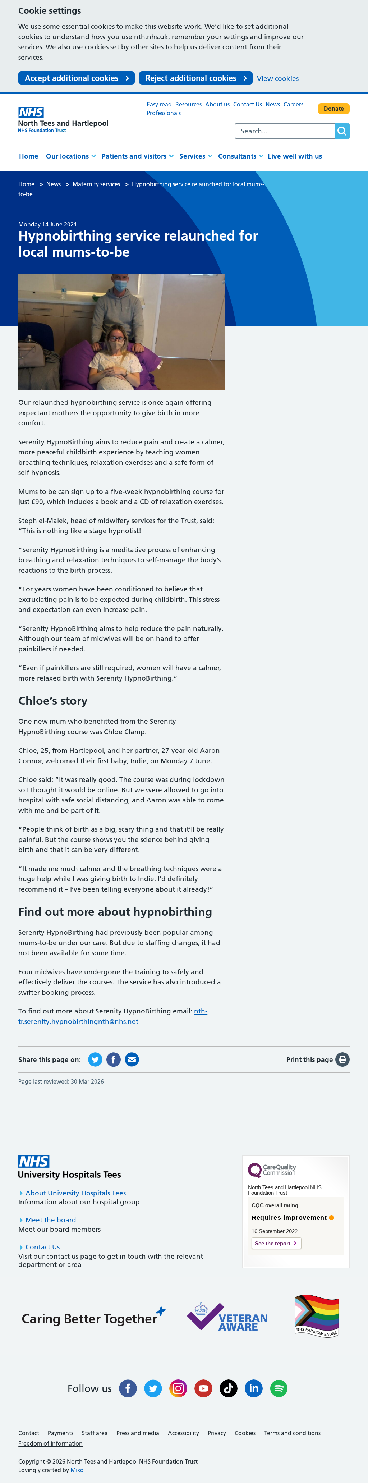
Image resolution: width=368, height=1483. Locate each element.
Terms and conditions (292, 1433)
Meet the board (51, 1220)
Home (28, 156)
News (273, 104)
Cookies (245, 1433)
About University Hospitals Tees (76, 1193)
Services (192, 156)
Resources (188, 104)
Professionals (164, 112)
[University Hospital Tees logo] (69, 1167)
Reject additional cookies (191, 78)
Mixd (77, 1470)
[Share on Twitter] (95, 1059)
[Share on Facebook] (113, 1059)
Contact (28, 1433)
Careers (293, 104)
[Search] (342, 131)
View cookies (278, 78)
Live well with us (295, 156)
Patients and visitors (134, 156)
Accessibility (183, 1433)
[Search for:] (285, 131)
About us (217, 104)
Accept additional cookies (72, 78)
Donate (334, 108)
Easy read (159, 104)
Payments (60, 1433)
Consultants (237, 156)
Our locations (67, 156)
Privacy (217, 1433)
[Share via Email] (132, 1059)
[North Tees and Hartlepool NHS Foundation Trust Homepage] (63, 119)
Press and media (137, 1433)
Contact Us (247, 104)
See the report (272, 1243)
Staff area (95, 1433)
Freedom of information (50, 1443)
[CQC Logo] (272, 1176)
